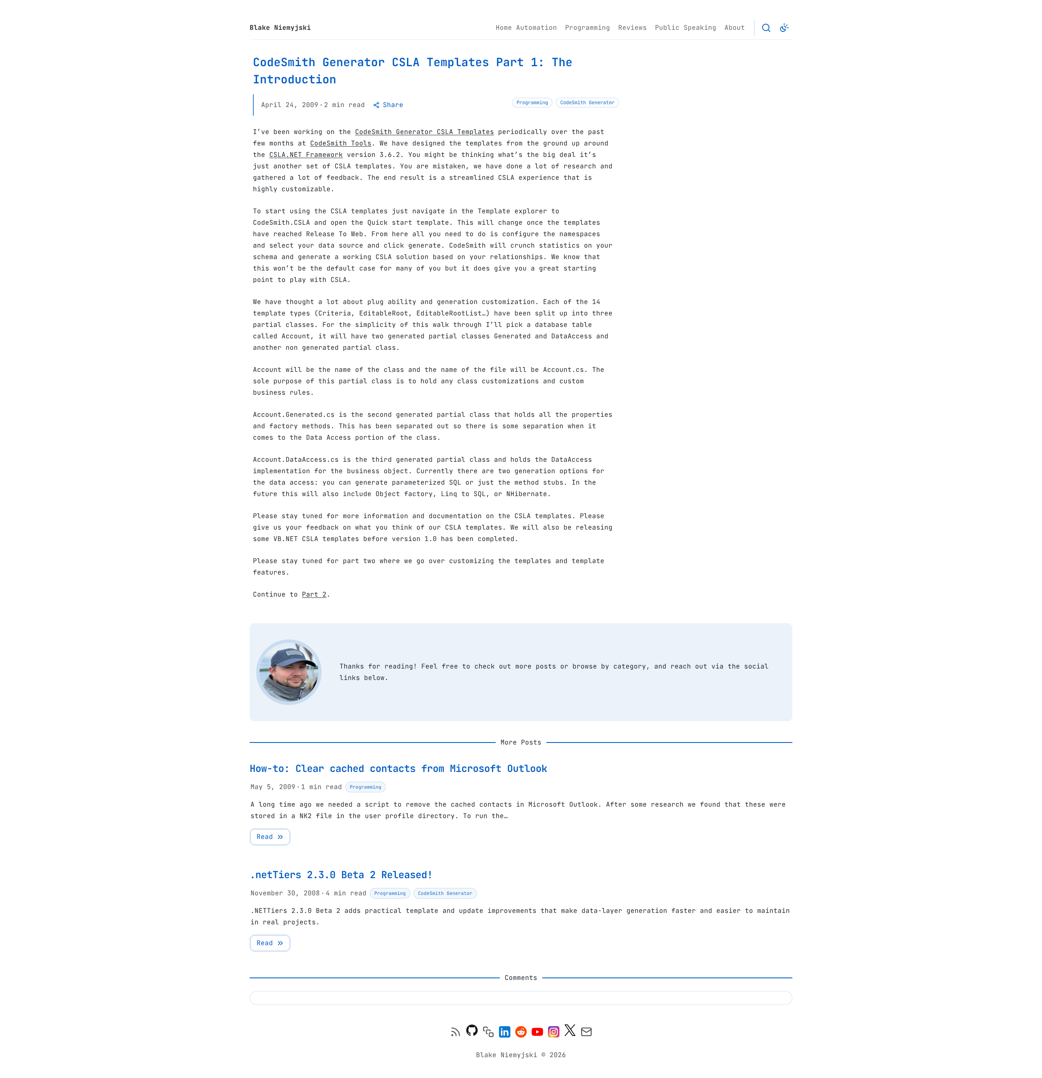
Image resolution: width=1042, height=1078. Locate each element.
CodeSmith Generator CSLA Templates (424, 131)
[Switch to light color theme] (784, 28)
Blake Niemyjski (280, 27)
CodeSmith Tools (340, 143)
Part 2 (314, 594)
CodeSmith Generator (587, 102)
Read (265, 836)
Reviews (632, 27)
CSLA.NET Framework (306, 154)
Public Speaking (685, 27)
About (734, 27)
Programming (587, 27)
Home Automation (526, 27)
